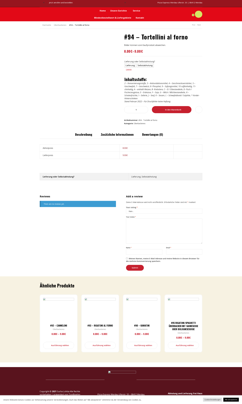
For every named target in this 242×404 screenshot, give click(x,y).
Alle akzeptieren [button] (231, 399)
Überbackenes (60, 25)
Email (168, 248)
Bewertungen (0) (152, 134)
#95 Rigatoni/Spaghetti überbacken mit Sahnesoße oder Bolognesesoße (183, 326)
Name (129, 248)
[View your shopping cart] (198, 14)
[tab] (83, 134)
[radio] (130, 65)
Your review (131, 217)
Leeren (129, 69)
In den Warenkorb (173, 109)
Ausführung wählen (60, 345)
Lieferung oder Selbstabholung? (139, 61)
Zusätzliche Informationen (117, 134)
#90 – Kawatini (142, 325)
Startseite (46, 25)
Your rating (132, 207)
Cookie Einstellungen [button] (213, 399)
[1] (191, 14)
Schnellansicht (62, 313)
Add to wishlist (198, 109)
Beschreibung (83, 134)
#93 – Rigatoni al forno (100, 325)
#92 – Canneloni (58, 325)
